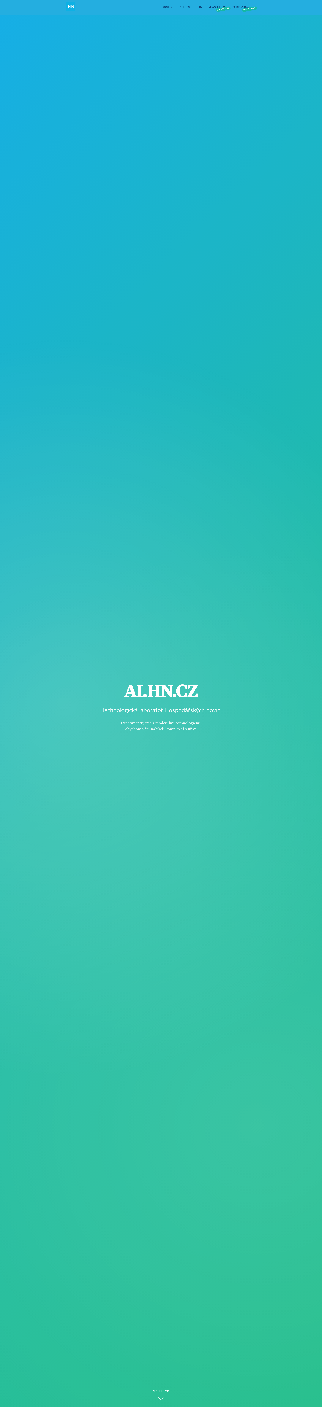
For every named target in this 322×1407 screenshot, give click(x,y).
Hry (199, 7)
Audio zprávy (241, 7)
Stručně (185, 7)
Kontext (168, 7)
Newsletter (216, 7)
